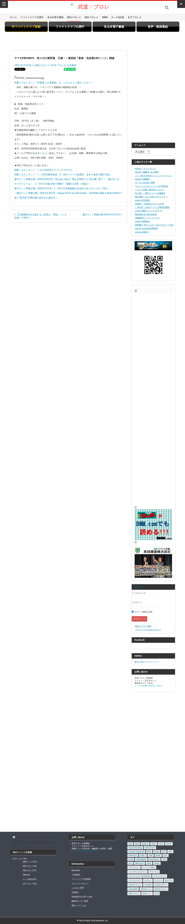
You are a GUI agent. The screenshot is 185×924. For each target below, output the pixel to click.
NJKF (149, 852)
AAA (130, 844)
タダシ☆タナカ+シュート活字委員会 (151, 186)
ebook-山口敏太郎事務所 (146, 228)
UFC (130, 863)
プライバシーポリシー (80, 884)
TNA (164, 860)
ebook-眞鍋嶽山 (142, 221)
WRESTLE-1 (139, 863)
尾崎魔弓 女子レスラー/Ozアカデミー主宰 (154, 225)
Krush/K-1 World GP (136, 852)
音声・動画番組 (158, 26)
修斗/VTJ (168, 880)
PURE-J (143, 856)
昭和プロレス (134, 893)
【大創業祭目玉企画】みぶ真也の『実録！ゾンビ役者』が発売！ (40, 216)
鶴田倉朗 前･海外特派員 (146, 214)
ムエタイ (147, 880)
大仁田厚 (147, 885)
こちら (43, 153)
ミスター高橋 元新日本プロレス (149, 190)
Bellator (145, 844)
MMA (105, 17)
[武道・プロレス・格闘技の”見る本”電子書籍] (92, 7)
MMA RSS (26, 875)
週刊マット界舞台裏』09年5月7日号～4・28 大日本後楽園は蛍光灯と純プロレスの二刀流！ (61, 188)
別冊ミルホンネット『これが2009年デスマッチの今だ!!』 (44, 170)
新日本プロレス (161, 889)
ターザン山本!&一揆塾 (145, 182)
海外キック (147, 893)
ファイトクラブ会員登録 (81, 879)
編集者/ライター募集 (80, 901)
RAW (150, 856)
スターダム (154, 872)
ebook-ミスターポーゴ (145, 168)
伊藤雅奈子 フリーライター (147, 218)
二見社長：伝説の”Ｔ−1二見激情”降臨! (152, 207)
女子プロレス (135, 17)
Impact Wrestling (135, 848)
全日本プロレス (135, 885)
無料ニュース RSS (30, 862)
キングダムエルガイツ (137, 872)
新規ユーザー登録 (143, 626)
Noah (157, 852)
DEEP (161, 844)
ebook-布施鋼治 (142, 179)
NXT (163, 852)
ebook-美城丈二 (142, 232)
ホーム (13, 17)
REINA (158, 856)
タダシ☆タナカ (159, 876)
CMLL (154, 844)
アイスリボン (134, 867)
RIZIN (131, 860)
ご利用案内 (76, 875)
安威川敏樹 (133, 889)
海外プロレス (91, 17)
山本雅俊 (71, 65)
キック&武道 (117, 17)
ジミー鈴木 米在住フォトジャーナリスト (153, 176)
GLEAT (168, 844)
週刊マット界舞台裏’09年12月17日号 (101, 214)
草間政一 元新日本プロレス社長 (149, 204)
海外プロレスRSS (29, 870)
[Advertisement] (92, 42)
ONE (170, 852)
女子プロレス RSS (30, 884)
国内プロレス (74, 17)
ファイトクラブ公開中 (32, 17)
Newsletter (76, 870)
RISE (165, 856)
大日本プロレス (58, 65)
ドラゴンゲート (135, 880)
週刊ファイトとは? (79, 905)
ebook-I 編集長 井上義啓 (146, 172)
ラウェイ (158, 880)
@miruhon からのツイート (147, 662)
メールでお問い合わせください (149, 686)
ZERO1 (156, 863)
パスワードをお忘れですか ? (148, 629)
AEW (137, 844)
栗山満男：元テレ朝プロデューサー (151, 197)
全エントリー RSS (20, 859)
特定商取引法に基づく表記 (82, 897)
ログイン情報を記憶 (143, 612)
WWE (149, 863)
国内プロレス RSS (30, 866)
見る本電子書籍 (55, 17)
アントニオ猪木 (149, 867)
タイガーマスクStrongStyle (139, 876)
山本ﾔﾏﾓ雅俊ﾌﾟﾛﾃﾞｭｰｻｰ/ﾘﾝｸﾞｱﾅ (148, 211)
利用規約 (75, 892)
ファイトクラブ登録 (28, 26)
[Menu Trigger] (4, 4)
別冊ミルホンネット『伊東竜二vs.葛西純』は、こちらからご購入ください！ (54, 82)
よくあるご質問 (78, 888)
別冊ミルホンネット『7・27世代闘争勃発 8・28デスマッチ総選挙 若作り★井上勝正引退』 (63, 174)
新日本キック (146, 889)
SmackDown (154, 860)
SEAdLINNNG (141, 860)
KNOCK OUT (150, 848)
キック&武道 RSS (29, 879)
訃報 (156, 893)
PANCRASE (133, 856)
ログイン (139, 587)
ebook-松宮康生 (142, 200)
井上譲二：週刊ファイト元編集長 (150, 193)
